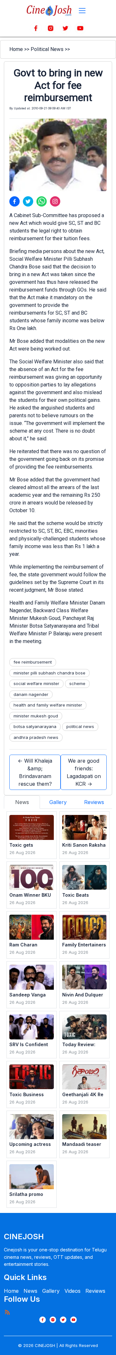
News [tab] (22, 802)
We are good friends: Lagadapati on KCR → (84, 772)
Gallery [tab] (58, 802)
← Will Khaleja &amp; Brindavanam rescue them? (35, 772)
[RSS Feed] (7, 1312)
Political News (47, 49)
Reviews (95, 1291)
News (30, 1291)
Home (16, 49)
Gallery (51, 1291)
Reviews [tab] (94, 802)
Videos (72, 1291)
